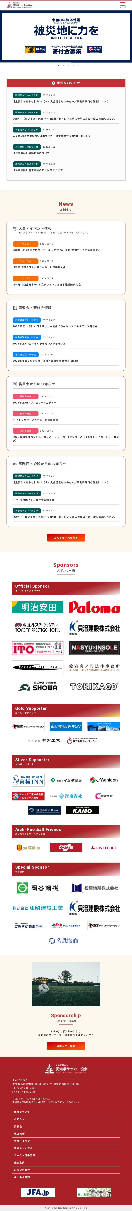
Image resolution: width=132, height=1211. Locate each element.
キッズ (25, 244)
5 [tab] (73, 65)
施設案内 (19, 1162)
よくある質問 (22, 1177)
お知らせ (19, 1119)
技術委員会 (25, 431)
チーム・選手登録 (24, 1155)
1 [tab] (53, 65)
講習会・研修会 (23, 1148)
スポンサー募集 (66, 1046)
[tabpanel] (66, 36)
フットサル (25, 261)
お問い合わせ (22, 1169)
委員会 (18, 1126)
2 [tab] (58, 65)
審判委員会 (25, 396)
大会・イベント (23, 1141)
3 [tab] (63, 65)
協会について (22, 1112)
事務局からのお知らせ (26, 95)
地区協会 (19, 1133)
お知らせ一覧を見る (66, 537)
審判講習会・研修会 (25, 354)
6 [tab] (79, 65)
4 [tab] (68, 65)
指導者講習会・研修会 (26, 320)
